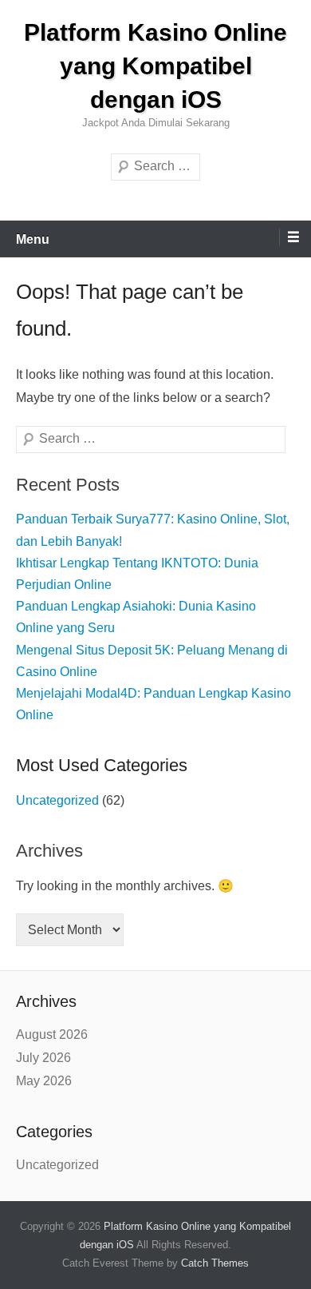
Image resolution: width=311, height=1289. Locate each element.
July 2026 (43, 1057)
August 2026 (52, 1034)
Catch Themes (215, 1263)
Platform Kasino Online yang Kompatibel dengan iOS (155, 66)
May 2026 (44, 1081)
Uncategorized (57, 800)
